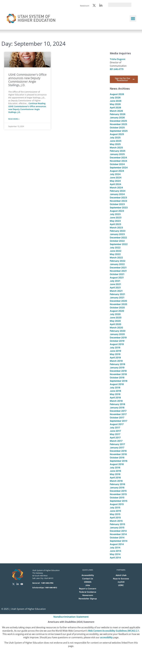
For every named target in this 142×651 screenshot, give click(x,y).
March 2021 (116, 290)
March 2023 (116, 227)
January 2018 (117, 407)
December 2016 (118, 450)
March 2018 (116, 400)
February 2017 (117, 444)
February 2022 (117, 260)
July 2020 (115, 314)
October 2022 (117, 240)
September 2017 (118, 420)
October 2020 (117, 307)
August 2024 (117, 170)
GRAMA (87, 582)
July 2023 (115, 214)
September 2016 (118, 460)
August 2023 (117, 210)
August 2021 (117, 277)
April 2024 (115, 184)
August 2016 (117, 464)
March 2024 (116, 187)
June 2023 (115, 217)
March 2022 (116, 257)
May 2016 (115, 474)
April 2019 (115, 357)
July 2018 (115, 387)
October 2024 (117, 164)
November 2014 (118, 534)
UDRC (121, 585)
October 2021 (117, 274)
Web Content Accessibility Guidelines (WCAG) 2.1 (113, 630)
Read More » (13, 119)
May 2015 (115, 514)
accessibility (106, 637)
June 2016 (115, 470)
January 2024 (117, 194)
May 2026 (115, 104)
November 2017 (118, 414)
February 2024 (117, 190)
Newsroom (87, 595)
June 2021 (115, 284)
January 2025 (117, 154)
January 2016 (117, 487)
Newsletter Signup (88, 598)
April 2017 (115, 437)
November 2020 (118, 304)
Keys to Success (121, 578)
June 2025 (115, 140)
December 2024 (118, 157)
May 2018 (115, 394)
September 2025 (119, 130)
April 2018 (115, 397)
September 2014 (118, 540)
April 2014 (115, 557)
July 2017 (115, 427)
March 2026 (116, 110)
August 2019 (117, 344)
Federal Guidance (87, 592)
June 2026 (115, 100)
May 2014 (115, 554)
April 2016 (115, 477)
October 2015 (117, 497)
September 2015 (118, 500)
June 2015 (115, 510)
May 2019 (115, 354)
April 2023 (115, 224)
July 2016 (115, 467)
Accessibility (88, 575)
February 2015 (117, 524)
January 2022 (117, 264)
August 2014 (117, 544)
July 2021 (115, 280)
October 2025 (117, 127)
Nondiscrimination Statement (71, 616)
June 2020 (115, 317)
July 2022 (115, 247)
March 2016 (116, 480)
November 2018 (118, 374)
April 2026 (115, 107)
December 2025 (118, 120)
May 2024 (115, 180)
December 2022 (118, 237)
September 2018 (118, 380)
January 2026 (117, 117)
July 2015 (115, 507)
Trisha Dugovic (117, 59)
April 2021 (115, 287)
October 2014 (117, 537)
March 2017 (116, 440)
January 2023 (117, 234)
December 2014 (118, 530)
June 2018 (115, 390)
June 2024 (115, 177)
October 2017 (117, 417)
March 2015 (116, 520)
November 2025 (118, 124)
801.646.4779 (116, 69)
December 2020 (118, 300)
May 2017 (115, 434)
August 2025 (117, 134)
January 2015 (117, 527)
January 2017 (117, 447)
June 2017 (115, 430)
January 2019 (117, 367)
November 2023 (118, 200)
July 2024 (115, 174)
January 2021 (117, 297)
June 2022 (115, 250)
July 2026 (115, 97)
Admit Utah (121, 575)
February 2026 (117, 114)
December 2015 (118, 490)
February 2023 (117, 230)
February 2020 (117, 330)
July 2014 (115, 547)
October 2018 (117, 377)
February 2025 (117, 150)
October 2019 (117, 340)
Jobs (87, 585)
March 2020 (116, 327)
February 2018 (117, 404)
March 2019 (116, 360)
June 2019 (115, 350)
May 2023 (115, 220)
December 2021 (118, 267)
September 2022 (119, 244)
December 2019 (118, 337)
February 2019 (117, 364)
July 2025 (115, 137)
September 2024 (119, 167)
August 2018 (117, 384)
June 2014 (115, 550)
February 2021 (117, 294)
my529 (121, 582)
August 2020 (117, 310)
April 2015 (115, 517)
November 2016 (118, 454)
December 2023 (118, 197)
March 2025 (116, 147)
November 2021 (118, 270)
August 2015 (117, 504)
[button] (133, 18)
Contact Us (87, 578)
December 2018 (118, 370)
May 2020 (115, 320)
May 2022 (115, 254)
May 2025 (115, 144)
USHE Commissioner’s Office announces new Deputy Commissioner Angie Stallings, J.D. (27, 80)
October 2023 (117, 204)
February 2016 (117, 484)
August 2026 (117, 94)
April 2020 (115, 324)
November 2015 (118, 494)
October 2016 (117, 457)
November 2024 (118, 160)
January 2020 (117, 334)
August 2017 (117, 424)
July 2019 (115, 347)
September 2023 (119, 207)
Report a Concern (87, 588)
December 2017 (118, 410)
